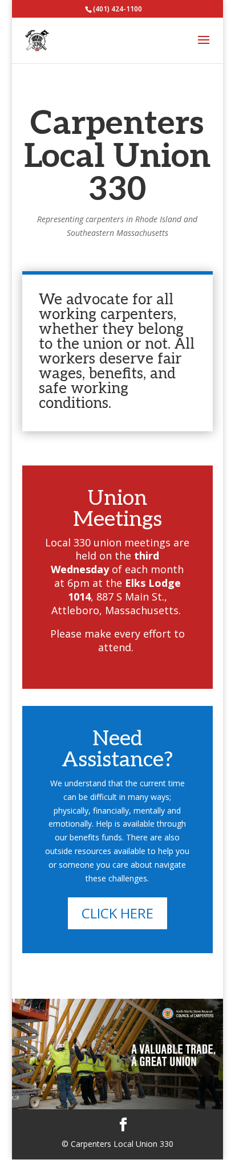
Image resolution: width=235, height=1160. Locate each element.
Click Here (117, 913)
